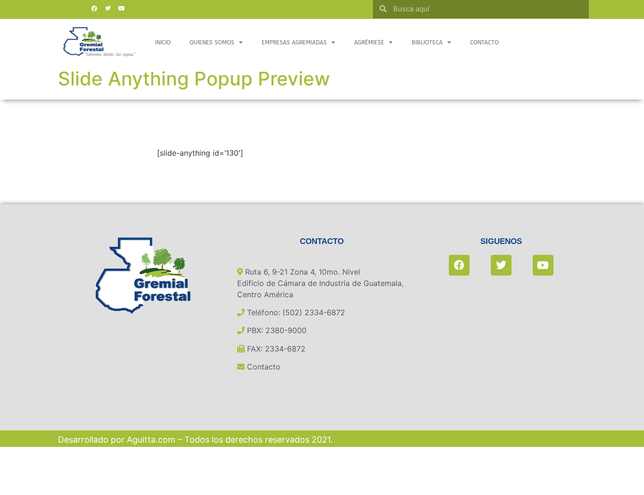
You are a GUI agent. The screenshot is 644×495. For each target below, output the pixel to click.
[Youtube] (121, 8)
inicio (163, 42)
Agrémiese (369, 42)
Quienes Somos (212, 42)
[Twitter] (108, 8)
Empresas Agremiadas (294, 42)
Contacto (484, 42)
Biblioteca (427, 42)
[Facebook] (94, 8)
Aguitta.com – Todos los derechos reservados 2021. (230, 440)
